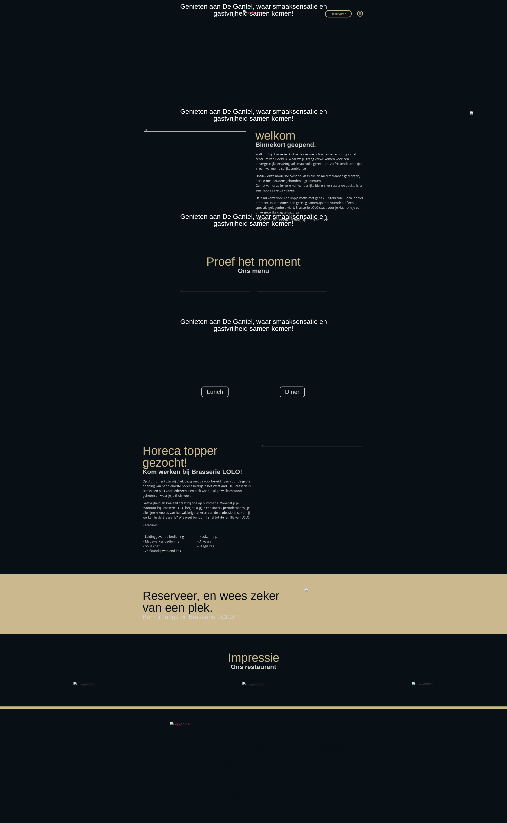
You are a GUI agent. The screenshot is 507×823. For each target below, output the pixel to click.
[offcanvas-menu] (360, 14)
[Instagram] (334, 772)
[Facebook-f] (325, 772)
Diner (292, 392)
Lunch (215, 392)
